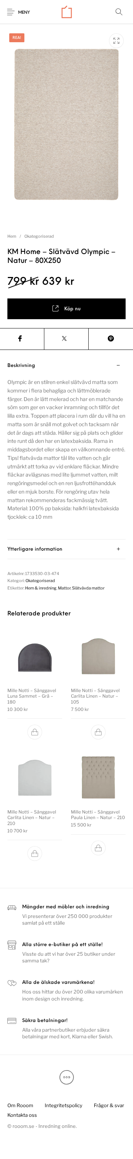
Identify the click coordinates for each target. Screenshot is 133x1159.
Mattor (64, 588)
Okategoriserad (39, 236)
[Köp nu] (34, 732)
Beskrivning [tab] (21, 365)
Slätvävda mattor (88, 588)
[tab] (66, 448)
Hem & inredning (41, 588)
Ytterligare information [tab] (34, 549)
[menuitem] (20, 1105)
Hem (11, 236)
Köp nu (72, 309)
